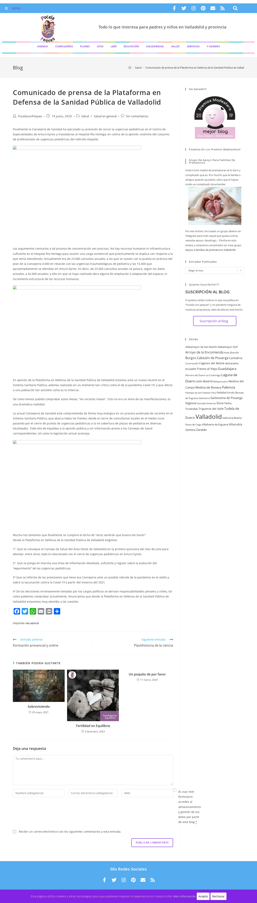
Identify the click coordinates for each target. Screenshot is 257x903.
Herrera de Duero (195, 375)
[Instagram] (193, 8)
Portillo (231, 392)
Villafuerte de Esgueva (215, 424)
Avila (226, 352)
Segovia (190, 403)
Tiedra (228, 403)
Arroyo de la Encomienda (204, 352)
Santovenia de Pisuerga (226, 398)
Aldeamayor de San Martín (201, 347)
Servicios (193, 46)
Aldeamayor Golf (228, 347)
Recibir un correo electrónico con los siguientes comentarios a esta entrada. (70, 831)
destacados (232, 363)
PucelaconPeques (30, 116)
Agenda (42, 46)
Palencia (228, 387)
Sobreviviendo (39, 706)
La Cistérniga (213, 375)
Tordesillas (191, 409)
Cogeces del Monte (211, 363)
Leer (113, 46)
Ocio (100, 46)
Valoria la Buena (232, 418)
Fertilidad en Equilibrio (93, 726)
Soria (219, 403)
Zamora (190, 430)
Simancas (211, 403)
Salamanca (204, 398)
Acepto (203, 896)
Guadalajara (227, 368)
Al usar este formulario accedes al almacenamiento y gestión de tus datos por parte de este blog (189, 807)
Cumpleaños (64, 46)
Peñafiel (221, 392)
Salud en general (105, 116)
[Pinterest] (203, 8)
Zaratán (201, 430)
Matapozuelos (220, 381)
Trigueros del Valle (211, 409)
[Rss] (222, 8)
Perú (213, 392)
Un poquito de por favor (147, 674)
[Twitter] (184, 8)
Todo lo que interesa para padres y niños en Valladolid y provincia (162, 27)
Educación (131, 46)
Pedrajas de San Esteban (198, 392)
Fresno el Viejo (207, 369)
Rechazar (218, 896)
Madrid (208, 381)
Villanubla (235, 424)
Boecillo (234, 352)
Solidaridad (155, 46)
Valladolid (32, 623)
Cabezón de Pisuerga (212, 358)
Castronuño (191, 363)
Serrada (201, 403)
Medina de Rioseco (208, 387)
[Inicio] (129, 67)
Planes (85, 46)
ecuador (190, 369)
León (199, 381)
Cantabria (235, 358)
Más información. (185, 896)
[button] (235, 8)
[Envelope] (213, 8)
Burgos (190, 358)
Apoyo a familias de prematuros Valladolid (210, 250)
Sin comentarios (137, 116)
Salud (175, 46)
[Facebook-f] (174, 8)
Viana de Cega (193, 424)
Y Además (213, 46)
